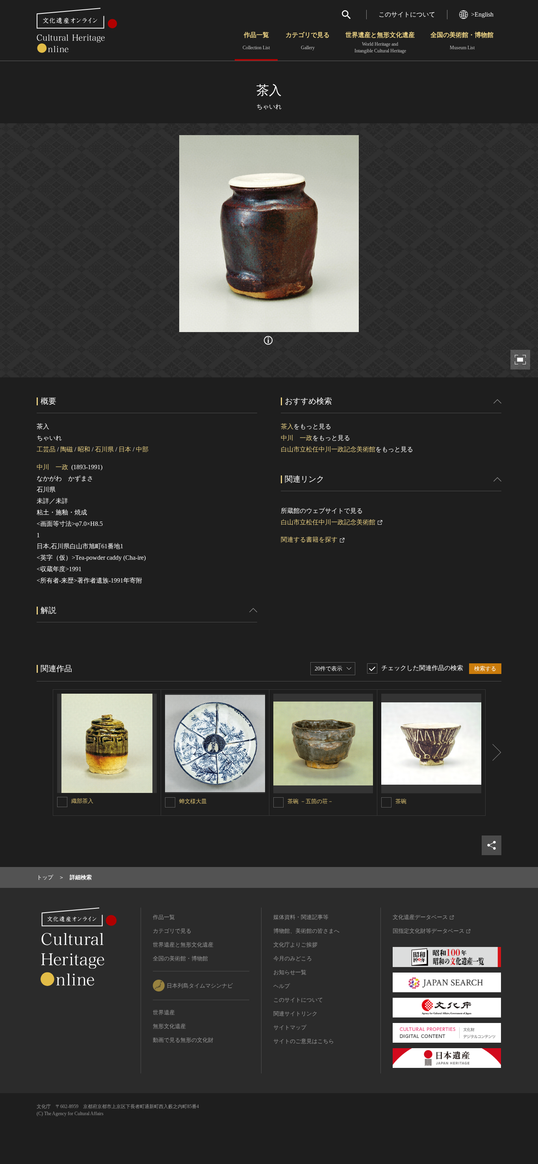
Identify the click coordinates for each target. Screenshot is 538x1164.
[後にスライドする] (493, 752)
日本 (125, 449)
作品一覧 (256, 41)
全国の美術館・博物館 (461, 41)
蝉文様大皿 (193, 801)
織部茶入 (82, 801)
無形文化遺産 (169, 1026)
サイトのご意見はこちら (303, 1041)
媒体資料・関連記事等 (300, 917)
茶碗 (400, 801)
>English (482, 14)
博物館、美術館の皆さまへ (306, 931)
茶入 (287, 426)
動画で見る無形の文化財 (183, 1040)
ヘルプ (281, 986)
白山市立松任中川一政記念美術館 (328, 449)
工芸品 (46, 449)
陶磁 (66, 449)
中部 (142, 449)
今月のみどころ (292, 959)
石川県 (104, 449)
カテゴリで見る (308, 41)
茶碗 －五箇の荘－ (310, 801)
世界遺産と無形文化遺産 (380, 43)
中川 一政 (52, 467)
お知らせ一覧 (289, 972)
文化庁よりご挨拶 (295, 945)
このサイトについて (406, 14)
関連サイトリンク (295, 1014)
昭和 (84, 449)
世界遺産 (164, 1012)
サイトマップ (289, 1027)
